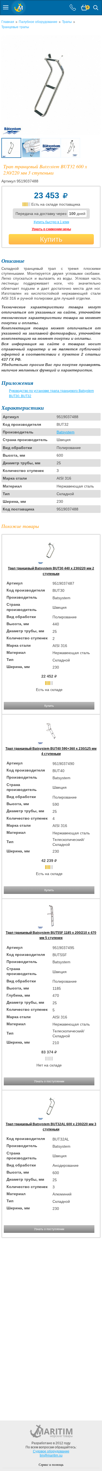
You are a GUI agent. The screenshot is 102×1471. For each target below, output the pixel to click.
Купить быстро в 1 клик (51, 222)
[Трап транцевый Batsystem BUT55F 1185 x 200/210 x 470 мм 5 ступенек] (51, 927)
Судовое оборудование (51, 1451)
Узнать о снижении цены (51, 229)
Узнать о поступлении (49, 1081)
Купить (51, 239)
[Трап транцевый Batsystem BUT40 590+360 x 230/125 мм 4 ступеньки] (51, 743)
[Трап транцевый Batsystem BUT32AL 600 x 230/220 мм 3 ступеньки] (51, 1119)
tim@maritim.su (51, 1455)
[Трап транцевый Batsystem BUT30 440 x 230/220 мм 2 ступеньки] (51, 563)
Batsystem (66, 432)
